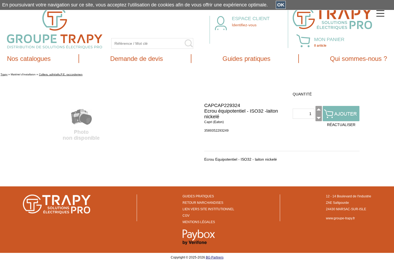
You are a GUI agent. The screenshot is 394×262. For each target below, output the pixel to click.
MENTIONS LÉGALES (199, 222)
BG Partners (215, 257)
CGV (186, 215)
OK (280, 5)
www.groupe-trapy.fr (340, 218)
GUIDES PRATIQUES (198, 196)
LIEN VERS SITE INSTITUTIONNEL (208, 209)
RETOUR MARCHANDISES (203, 203)
